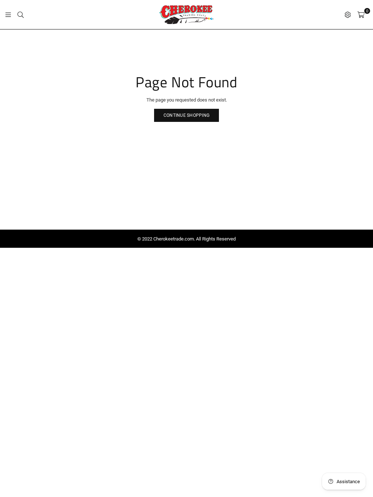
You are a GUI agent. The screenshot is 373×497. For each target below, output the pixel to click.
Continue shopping (186, 115)
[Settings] (347, 14)
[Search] (20, 14)
